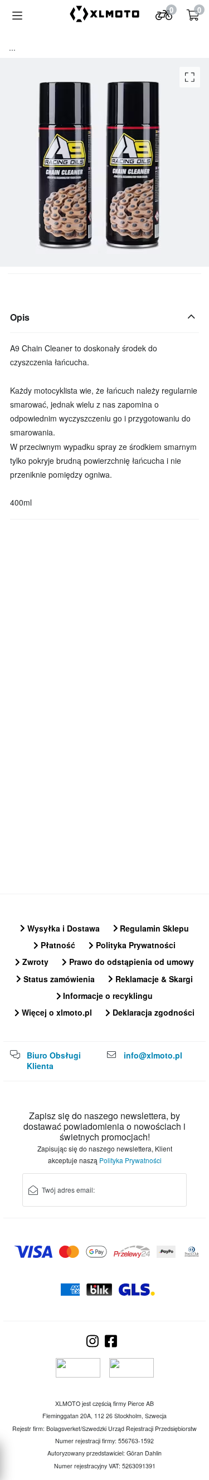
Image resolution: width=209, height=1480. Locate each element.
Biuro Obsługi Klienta (54, 1061)
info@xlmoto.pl (153, 1055)
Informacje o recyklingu (107, 995)
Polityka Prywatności (135, 944)
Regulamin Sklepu (153, 928)
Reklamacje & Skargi (153, 978)
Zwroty (34, 961)
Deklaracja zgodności (152, 1012)
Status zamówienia (58, 978)
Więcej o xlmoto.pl (56, 1012)
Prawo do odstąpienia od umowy (130, 961)
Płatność (56, 944)
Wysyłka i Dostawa (62, 928)
